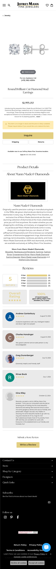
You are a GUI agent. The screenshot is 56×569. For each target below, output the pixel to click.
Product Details (28, 167)
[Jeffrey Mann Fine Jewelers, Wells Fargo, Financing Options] (28, 532)
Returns (41, 142)
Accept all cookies (36, 563)
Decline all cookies (18, 563)
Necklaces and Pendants (24, 252)
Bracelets (9, 252)
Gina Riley (20, 393)
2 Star (23, 283)
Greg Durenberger (25, 356)
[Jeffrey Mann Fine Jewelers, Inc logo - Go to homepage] (28, 5)
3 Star (23, 280)
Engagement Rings (21, 254)
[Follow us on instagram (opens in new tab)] (5, 517)
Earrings (39, 252)
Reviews (28, 268)
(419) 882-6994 (28, 80)
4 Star (23, 278)
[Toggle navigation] (4, 5)
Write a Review (28, 445)
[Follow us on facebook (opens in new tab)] (17, 517)
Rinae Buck (21, 374)
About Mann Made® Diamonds (28, 174)
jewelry (7, 15)
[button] (9, 5)
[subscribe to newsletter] (49, 502)
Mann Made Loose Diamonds (33, 257)
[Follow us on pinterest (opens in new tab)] (11, 517)
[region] (28, 49)
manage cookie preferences (25, 557)
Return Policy (20, 545)
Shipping (15, 142)
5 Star (23, 275)
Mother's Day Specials (28, 260)
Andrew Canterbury (25, 314)
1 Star (23, 286)
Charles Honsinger (24, 335)
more (38, 117)
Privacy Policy (35, 545)
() (49, 275)
